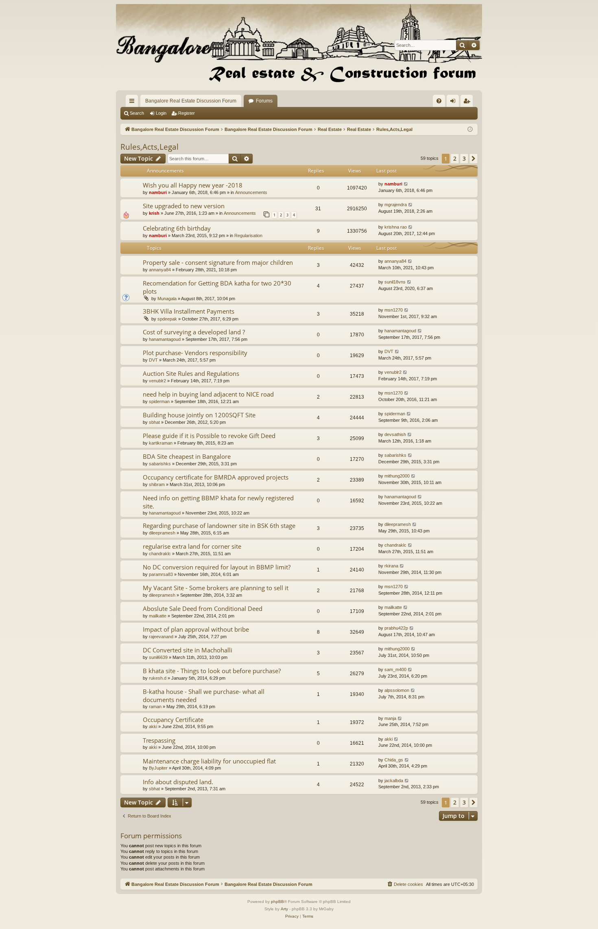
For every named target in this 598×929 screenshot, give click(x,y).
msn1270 (393, 309)
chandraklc (160, 553)
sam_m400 (395, 669)
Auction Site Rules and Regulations (191, 373)
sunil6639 (158, 657)
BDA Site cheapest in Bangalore (187, 456)
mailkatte (157, 615)
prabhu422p (396, 628)
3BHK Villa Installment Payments (188, 311)
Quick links (133, 102)
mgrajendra (395, 204)
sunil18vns (395, 281)
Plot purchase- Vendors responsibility (195, 353)
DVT (153, 360)
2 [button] (454, 158)
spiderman (159, 401)
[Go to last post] (406, 184)
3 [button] (464, 158)
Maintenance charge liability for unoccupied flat (209, 761)
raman (155, 706)
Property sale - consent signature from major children (218, 262)
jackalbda (393, 780)
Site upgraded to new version (184, 206)
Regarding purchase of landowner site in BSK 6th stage (219, 525)
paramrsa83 (161, 574)
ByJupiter (158, 767)
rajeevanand (161, 636)
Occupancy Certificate (173, 719)
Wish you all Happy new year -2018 (192, 185)
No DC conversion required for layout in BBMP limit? (216, 567)
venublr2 (157, 380)
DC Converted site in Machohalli (187, 650)
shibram (157, 484)
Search (137, 113)
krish (154, 213)
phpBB (277, 901)
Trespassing (159, 740)
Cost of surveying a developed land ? (194, 332)
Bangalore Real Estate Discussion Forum (190, 101)
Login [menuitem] (454, 102)
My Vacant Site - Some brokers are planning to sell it (215, 588)
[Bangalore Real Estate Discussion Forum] (299, 45)
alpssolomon (396, 690)
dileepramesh (162, 532)
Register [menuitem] (468, 102)
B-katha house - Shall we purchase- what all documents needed (203, 695)
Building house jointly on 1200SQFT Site (199, 415)
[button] (473, 159)
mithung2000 (397, 475)
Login (161, 113)
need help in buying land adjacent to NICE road (208, 394)
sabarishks (160, 463)
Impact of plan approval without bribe (196, 629)
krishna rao (395, 227)
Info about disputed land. (178, 782)
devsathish (395, 434)
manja (390, 718)
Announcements (251, 192)
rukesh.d (157, 678)
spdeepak (167, 318)
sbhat (154, 422)
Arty (284, 909)
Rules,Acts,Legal (149, 147)
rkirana (391, 565)
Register (186, 113)
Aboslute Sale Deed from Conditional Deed (202, 608)
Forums (264, 101)
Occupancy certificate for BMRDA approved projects (215, 477)
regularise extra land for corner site (192, 546)
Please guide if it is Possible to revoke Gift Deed (209, 436)
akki (153, 726)
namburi (158, 192)
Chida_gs (393, 759)
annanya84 (160, 269)
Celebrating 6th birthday (177, 228)
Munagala (167, 298)
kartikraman (160, 443)
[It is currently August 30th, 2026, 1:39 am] (470, 129)
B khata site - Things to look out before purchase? (212, 671)
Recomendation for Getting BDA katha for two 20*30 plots (217, 287)
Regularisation (248, 235)
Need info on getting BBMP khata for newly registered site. (218, 502)
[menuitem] (439, 101)
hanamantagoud (165, 339)
